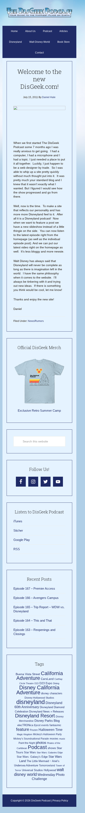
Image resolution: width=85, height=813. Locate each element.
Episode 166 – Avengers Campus (36, 598)
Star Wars (30, 752)
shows (52, 748)
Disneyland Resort (35, 715)
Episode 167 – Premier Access (34, 588)
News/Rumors (36, 321)
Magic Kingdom (24, 734)
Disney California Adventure (37, 690)
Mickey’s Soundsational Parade (31, 738)
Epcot (37, 725)
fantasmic (55, 725)
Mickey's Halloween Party (47, 734)
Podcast (37, 747)
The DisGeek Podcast (39, 12)
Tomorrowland (47, 765)
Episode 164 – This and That (32, 620)
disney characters (51, 693)
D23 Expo (45, 683)
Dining (56, 683)
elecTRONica (25, 725)
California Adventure (39, 676)
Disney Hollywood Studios (39, 697)
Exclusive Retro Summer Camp (39, 410)
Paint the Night (27, 743)
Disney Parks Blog (47, 720)
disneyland (30, 701)
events (45, 725)
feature (22, 729)
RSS (16, 549)
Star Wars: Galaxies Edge (50, 752)
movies (54, 738)
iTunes (17, 521)
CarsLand (47, 678)
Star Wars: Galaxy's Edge (32, 756)
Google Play (21, 540)
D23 (36, 683)
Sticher (18, 530)
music (62, 738)
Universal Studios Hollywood (39, 770)
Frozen (34, 730)
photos (41, 743)
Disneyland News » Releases (46, 711)
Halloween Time (51, 729)
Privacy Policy (60, 800)
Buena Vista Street (28, 674)
